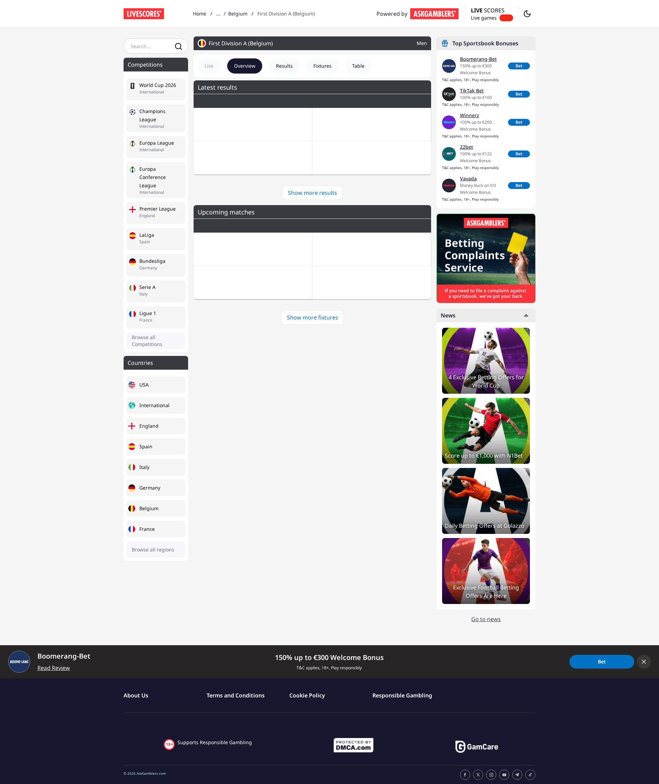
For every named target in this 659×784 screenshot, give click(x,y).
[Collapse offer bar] (644, 662)
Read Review (53, 668)
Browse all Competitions (147, 340)
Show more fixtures (312, 317)
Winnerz (469, 115)
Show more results (312, 193)
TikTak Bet (472, 90)
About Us (136, 695)
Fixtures (322, 66)
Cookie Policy (307, 695)
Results (284, 66)
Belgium (237, 13)
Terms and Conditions (236, 695)
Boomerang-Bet (478, 59)
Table (358, 66)
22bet (466, 147)
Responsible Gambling (402, 695)
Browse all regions (153, 549)
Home (199, 13)
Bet (519, 66)
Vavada (468, 178)
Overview (244, 66)
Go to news (486, 619)
